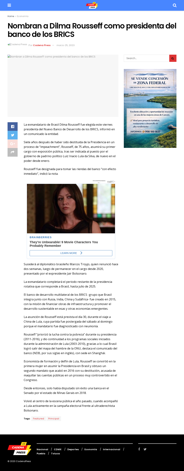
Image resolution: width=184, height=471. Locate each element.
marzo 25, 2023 (66, 45)
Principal (53, 418)
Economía (22, 16)
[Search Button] (172, 58)
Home (11, 16)
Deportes (73, 449)
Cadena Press (41, 45)
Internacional (111, 449)
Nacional (42, 449)
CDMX (57, 449)
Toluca (55, 453)
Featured (38, 418)
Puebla (41, 453)
